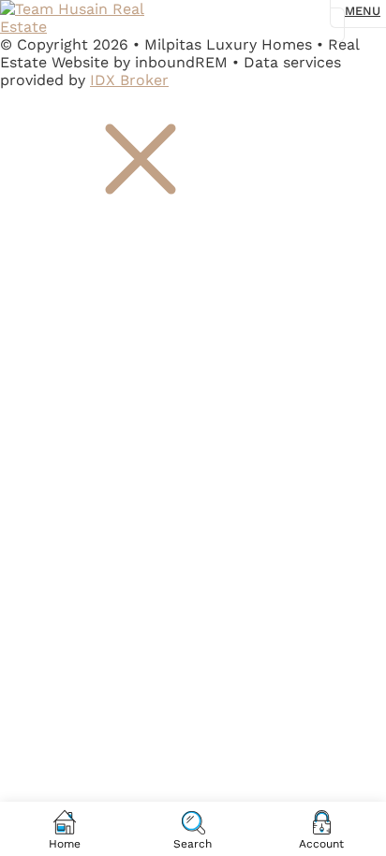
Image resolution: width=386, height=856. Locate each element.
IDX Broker (129, 80)
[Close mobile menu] (140, 224)
